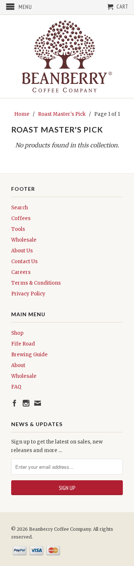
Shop (17, 333)
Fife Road (23, 344)
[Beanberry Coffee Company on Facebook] (14, 403)
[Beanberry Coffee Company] (67, 56)
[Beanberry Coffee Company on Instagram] (26, 403)
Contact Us (24, 261)
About (18, 365)
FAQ (16, 387)
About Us (22, 251)
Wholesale (23, 240)
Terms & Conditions (36, 283)
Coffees (21, 218)
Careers (21, 272)
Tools (18, 229)
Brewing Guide (29, 354)
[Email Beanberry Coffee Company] (37, 403)
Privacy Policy (28, 294)
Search (19, 208)
